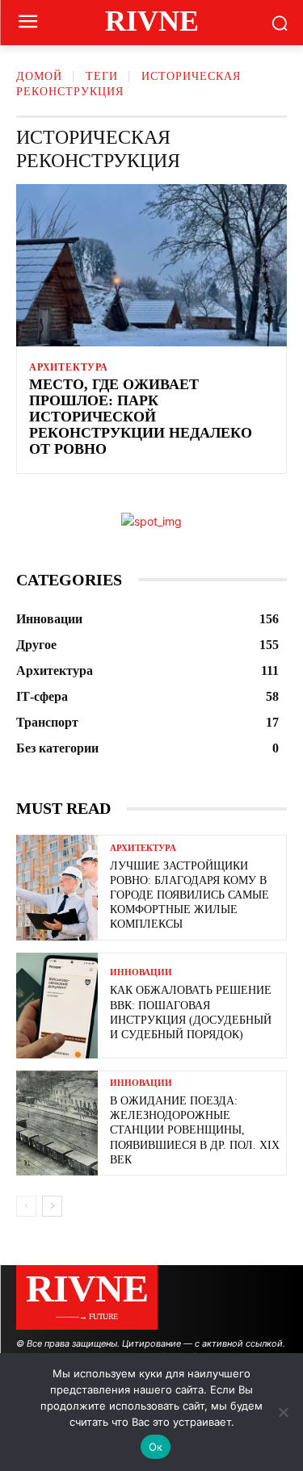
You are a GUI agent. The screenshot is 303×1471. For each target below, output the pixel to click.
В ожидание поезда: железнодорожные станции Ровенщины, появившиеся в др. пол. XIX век (195, 1130)
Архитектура (68, 367)
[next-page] (52, 1206)
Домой (39, 76)
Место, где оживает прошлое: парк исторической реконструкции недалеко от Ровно (140, 416)
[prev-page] (26, 1206)
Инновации (141, 972)
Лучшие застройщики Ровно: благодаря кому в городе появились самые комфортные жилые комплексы (189, 895)
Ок (156, 1446)
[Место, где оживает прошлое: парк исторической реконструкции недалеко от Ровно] (151, 265)
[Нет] (283, 1412)
